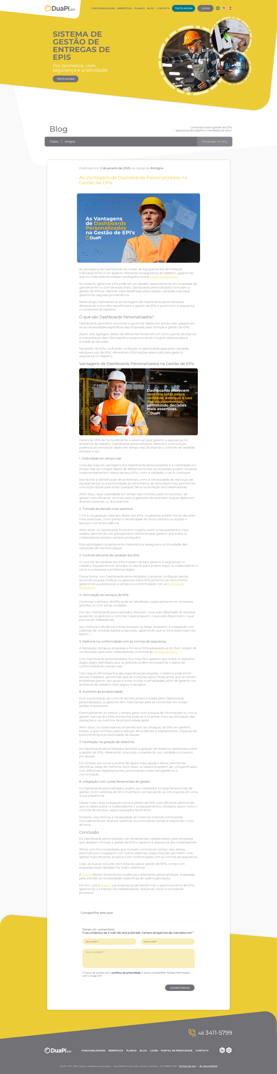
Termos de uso (187, 1066)
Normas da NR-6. (166, 652)
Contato (163, 8)
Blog (150, 8)
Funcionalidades (103, 8)
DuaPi (86, 874)
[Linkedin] (222, 1052)
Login (154, 1050)
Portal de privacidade (176, 1050)
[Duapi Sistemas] (60, 8)
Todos (54, 141)
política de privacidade (126, 972)
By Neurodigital (208, 1066)
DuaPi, (106, 885)
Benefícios (125, 8)
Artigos (70, 141)
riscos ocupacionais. (164, 277)
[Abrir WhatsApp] (269, 1066)
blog (143, 1050)
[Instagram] (228, 1052)
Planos (139, 8)
